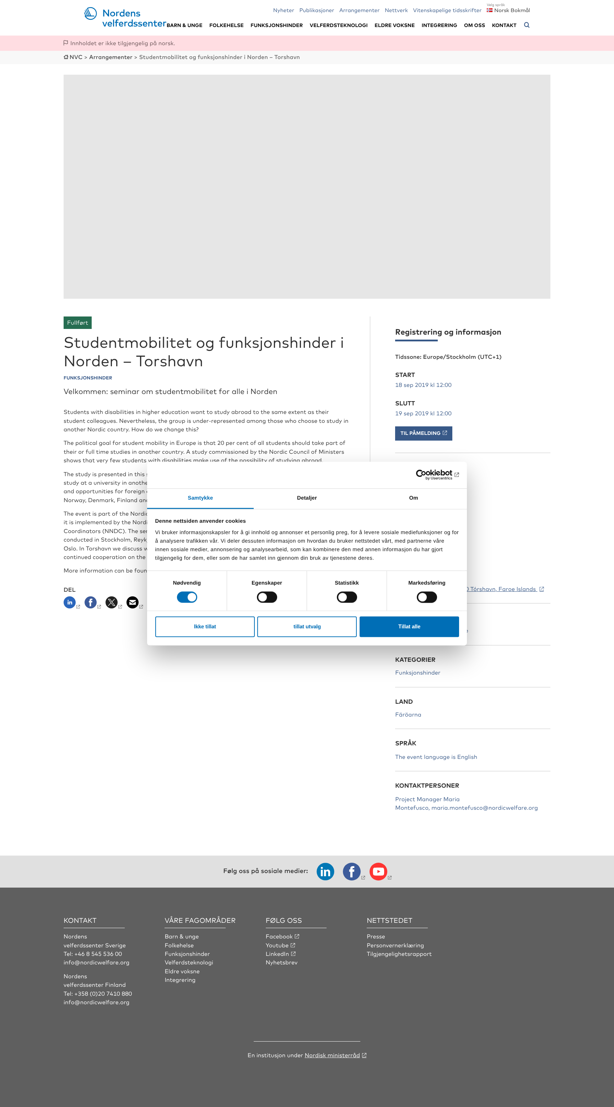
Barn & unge (185, 25)
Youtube (277, 945)
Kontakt (504, 25)
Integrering (439, 25)
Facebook (279, 936)
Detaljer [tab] (307, 498)
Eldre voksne (395, 25)
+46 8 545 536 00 (98, 953)
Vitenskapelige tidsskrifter (447, 10)
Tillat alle (409, 627)
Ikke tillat (205, 627)
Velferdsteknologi (339, 25)
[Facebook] (93, 604)
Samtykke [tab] (200, 498)
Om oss (474, 25)
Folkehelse (226, 25)
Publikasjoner (316, 10)
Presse (376, 936)
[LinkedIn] (73, 604)
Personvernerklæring (395, 945)
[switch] (267, 597)
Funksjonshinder (277, 25)
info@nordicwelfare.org (97, 962)
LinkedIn (277, 953)
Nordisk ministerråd (332, 1055)
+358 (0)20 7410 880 (103, 993)
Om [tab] (413, 498)
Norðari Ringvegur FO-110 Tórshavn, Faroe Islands (466, 588)
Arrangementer (359, 10)
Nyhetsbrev (282, 962)
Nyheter (283, 10)
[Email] (135, 604)
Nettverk (396, 10)
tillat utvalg (307, 627)
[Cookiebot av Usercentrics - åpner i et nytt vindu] (428, 474)
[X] (114, 604)
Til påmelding (420, 433)
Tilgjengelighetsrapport (399, 953)
